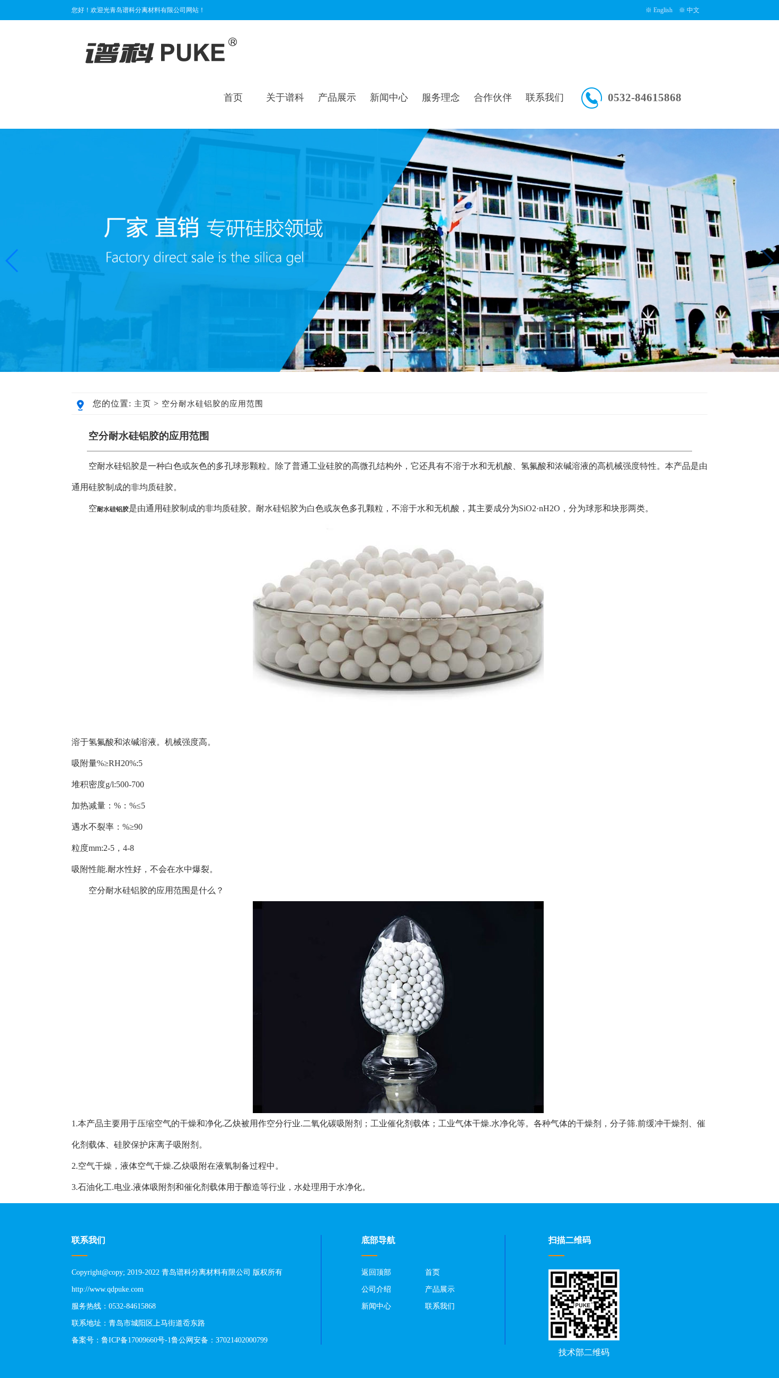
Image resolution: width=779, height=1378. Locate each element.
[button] (766, 260)
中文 (693, 10)
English (662, 10)
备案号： (86, 1340)
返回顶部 (376, 1272)
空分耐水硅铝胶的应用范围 (212, 403)
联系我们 (545, 97)
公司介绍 (376, 1289)
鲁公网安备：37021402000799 (219, 1340)
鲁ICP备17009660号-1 (136, 1340)
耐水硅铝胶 (113, 509)
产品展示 (337, 97)
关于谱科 (285, 97)
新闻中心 (389, 97)
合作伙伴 (493, 97)
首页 (233, 97)
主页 (142, 403)
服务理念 (441, 97)
